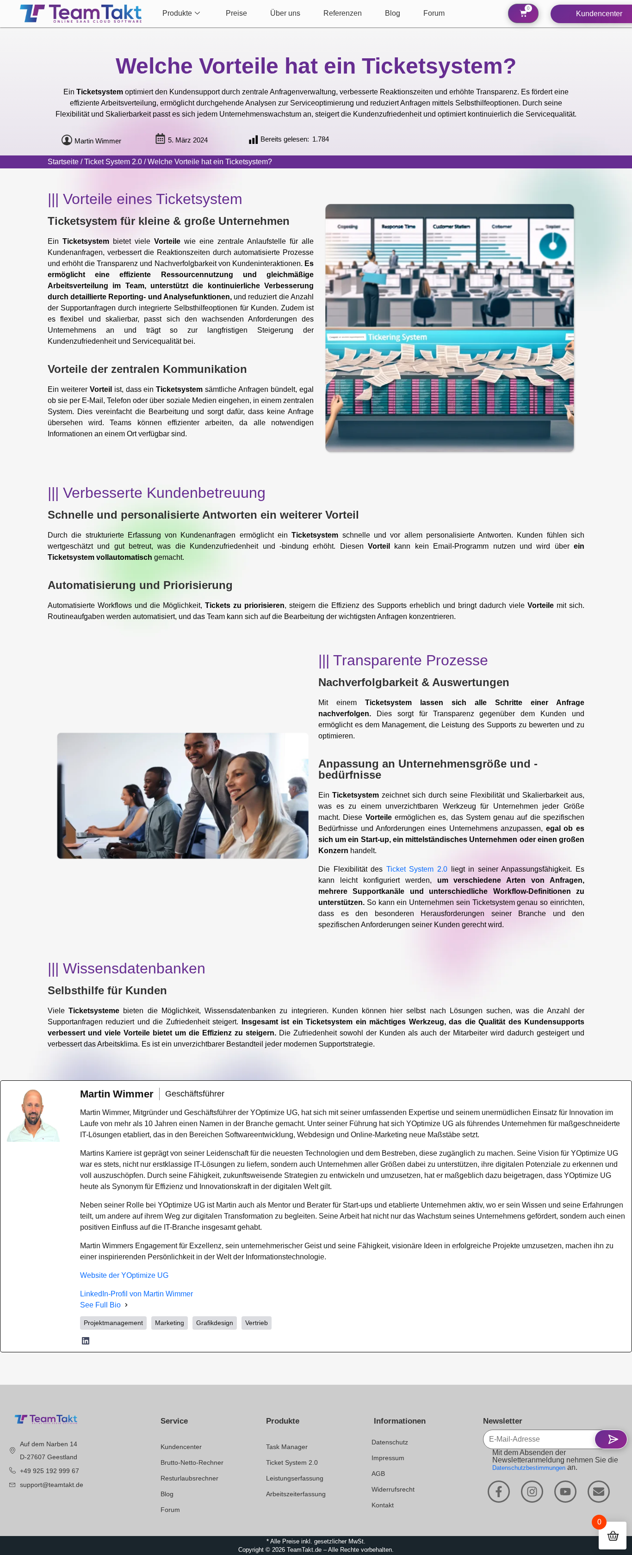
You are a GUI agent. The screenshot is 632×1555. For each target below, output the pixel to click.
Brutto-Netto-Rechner (192, 1462)
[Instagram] (532, 1492)
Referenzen (342, 13)
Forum (434, 13)
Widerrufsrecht (393, 1489)
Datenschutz (390, 1442)
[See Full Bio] (126, 1305)
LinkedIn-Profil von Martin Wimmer (136, 1294)
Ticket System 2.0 (113, 162)
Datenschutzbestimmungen (528, 1467)
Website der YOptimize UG (124, 1275)
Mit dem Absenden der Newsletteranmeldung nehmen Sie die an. (555, 1460)
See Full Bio (100, 1305)
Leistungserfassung (294, 1478)
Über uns (285, 13)
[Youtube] (565, 1492)
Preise (236, 13)
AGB (378, 1473)
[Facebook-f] (499, 1492)
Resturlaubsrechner (189, 1478)
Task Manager (287, 1446)
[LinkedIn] (85, 1340)
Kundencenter (181, 1446)
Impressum (388, 1458)
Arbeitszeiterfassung (296, 1494)
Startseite (63, 162)
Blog (392, 13)
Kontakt (383, 1505)
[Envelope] (599, 1492)
